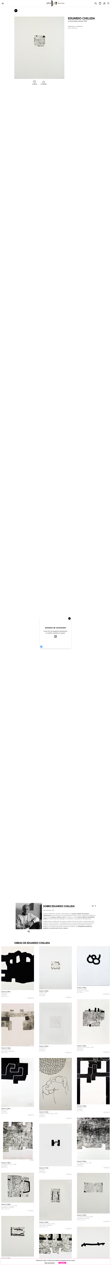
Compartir (43, 84)
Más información (50, 1263)
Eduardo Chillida (81, 18)
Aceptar (62, 1263)
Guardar (34, 84)
